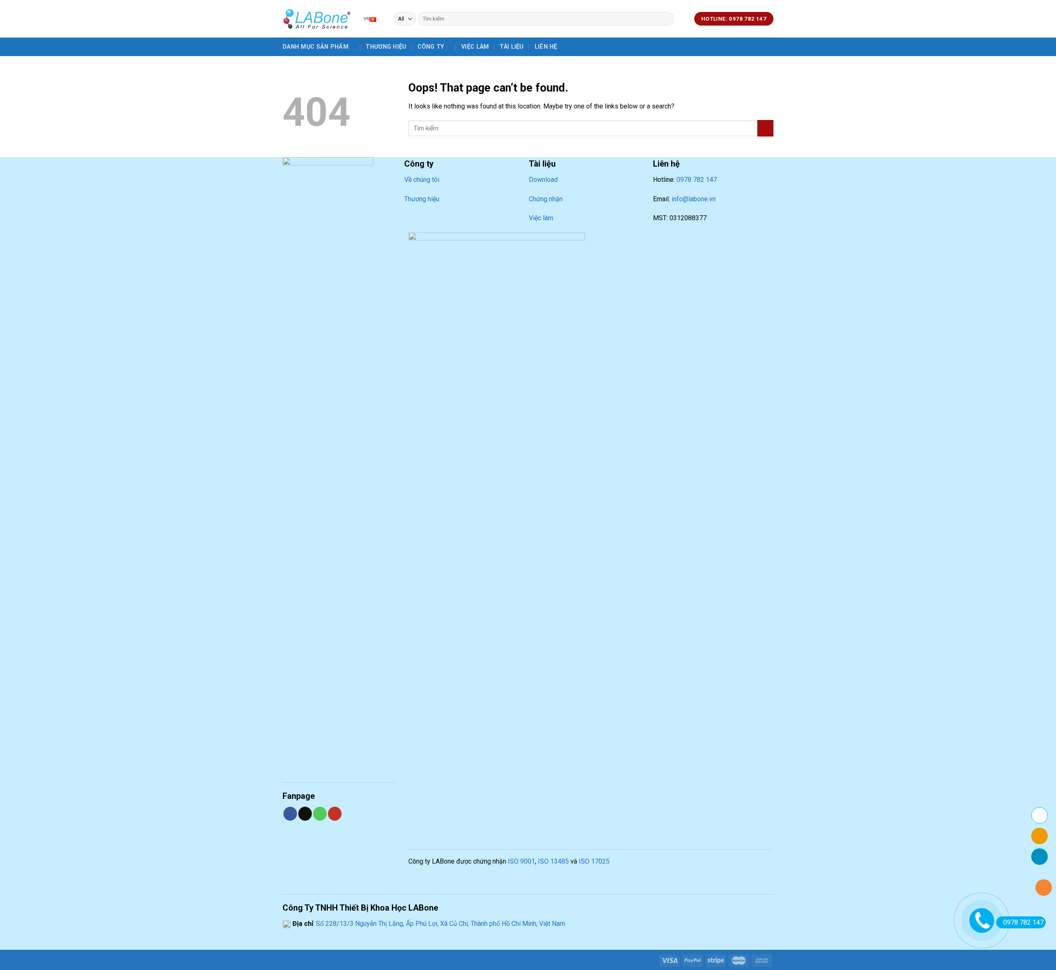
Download (543, 180)
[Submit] (666, 19)
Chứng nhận (546, 199)
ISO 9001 (521, 861)
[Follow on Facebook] (290, 814)
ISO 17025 (594, 861)
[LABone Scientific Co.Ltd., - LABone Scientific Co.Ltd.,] (317, 19)
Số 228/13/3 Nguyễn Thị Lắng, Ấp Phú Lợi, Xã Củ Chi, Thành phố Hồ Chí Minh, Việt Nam (439, 924)
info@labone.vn (694, 199)
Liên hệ (546, 46)
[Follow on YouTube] (335, 814)
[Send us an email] (305, 814)
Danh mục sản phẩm (316, 46)
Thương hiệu (385, 46)
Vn (366, 18)
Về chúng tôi (421, 180)
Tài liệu (511, 46)
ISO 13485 (553, 861)
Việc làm (475, 46)
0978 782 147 (696, 180)
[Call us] (320, 814)
